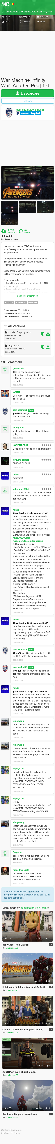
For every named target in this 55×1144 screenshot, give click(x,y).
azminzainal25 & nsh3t (30, 110)
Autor (31, 410)
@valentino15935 (39, 513)
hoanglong (18, 427)
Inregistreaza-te (12, 894)
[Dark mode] (46, 11)
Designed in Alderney (11, 1129)
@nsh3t (17, 652)
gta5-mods (18, 368)
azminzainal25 (20, 409)
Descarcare (29, 93)
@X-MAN (17, 413)
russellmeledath (21, 869)
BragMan (17, 852)
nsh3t (16, 474)
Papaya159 (18, 768)
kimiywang (18, 720)
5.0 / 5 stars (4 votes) (9, 239)
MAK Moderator (21, 459)
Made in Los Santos (10, 1132)
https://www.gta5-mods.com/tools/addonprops (28, 539)
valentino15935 (21, 488)
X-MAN (16, 392)
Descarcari (12, 232)
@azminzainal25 (21, 513)
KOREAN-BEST (20, 445)
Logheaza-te (33, 891)
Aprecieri (27, 232)
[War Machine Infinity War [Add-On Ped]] (27, 183)
